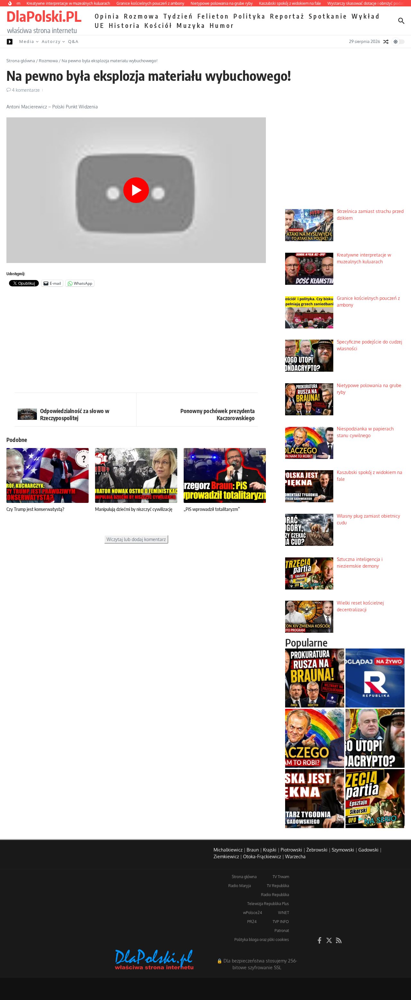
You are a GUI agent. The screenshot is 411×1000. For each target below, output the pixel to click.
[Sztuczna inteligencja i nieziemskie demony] (375, 798)
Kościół (158, 25)
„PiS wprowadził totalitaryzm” (212, 509)
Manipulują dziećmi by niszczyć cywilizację (133, 509)
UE (100, 25)
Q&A (73, 41)
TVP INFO (281, 921)
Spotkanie (328, 16)
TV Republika (278, 885)
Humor (222, 25)
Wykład (366, 16)
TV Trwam (281, 876)
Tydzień (178, 16)
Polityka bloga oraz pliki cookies (261, 939)
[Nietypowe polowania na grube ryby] (314, 678)
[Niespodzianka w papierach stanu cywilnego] (314, 738)
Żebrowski (317, 849)
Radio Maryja (239, 885)
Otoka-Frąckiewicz (262, 856)
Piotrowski (291, 849)
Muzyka (191, 25)
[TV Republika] (375, 678)
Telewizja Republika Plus (268, 903)
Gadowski (368, 849)
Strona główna (20, 60)
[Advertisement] (136, 341)
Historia (125, 25)
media (26, 41)
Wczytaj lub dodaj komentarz (136, 539)
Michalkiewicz (228, 849)
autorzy (51, 41)
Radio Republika (275, 894)
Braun (253, 849)
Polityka (249, 16)
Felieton (213, 16)
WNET (283, 912)
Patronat (282, 930)
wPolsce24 (252, 912)
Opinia (107, 16)
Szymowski (343, 849)
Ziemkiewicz (226, 856)
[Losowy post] (386, 41)
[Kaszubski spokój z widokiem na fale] (314, 798)
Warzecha (295, 856)
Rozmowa (142, 16)
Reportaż (287, 16)
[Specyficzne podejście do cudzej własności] (375, 738)
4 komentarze (26, 90)
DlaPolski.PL (43, 16)
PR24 (252, 921)
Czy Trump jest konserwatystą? (35, 509)
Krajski (269, 849)
